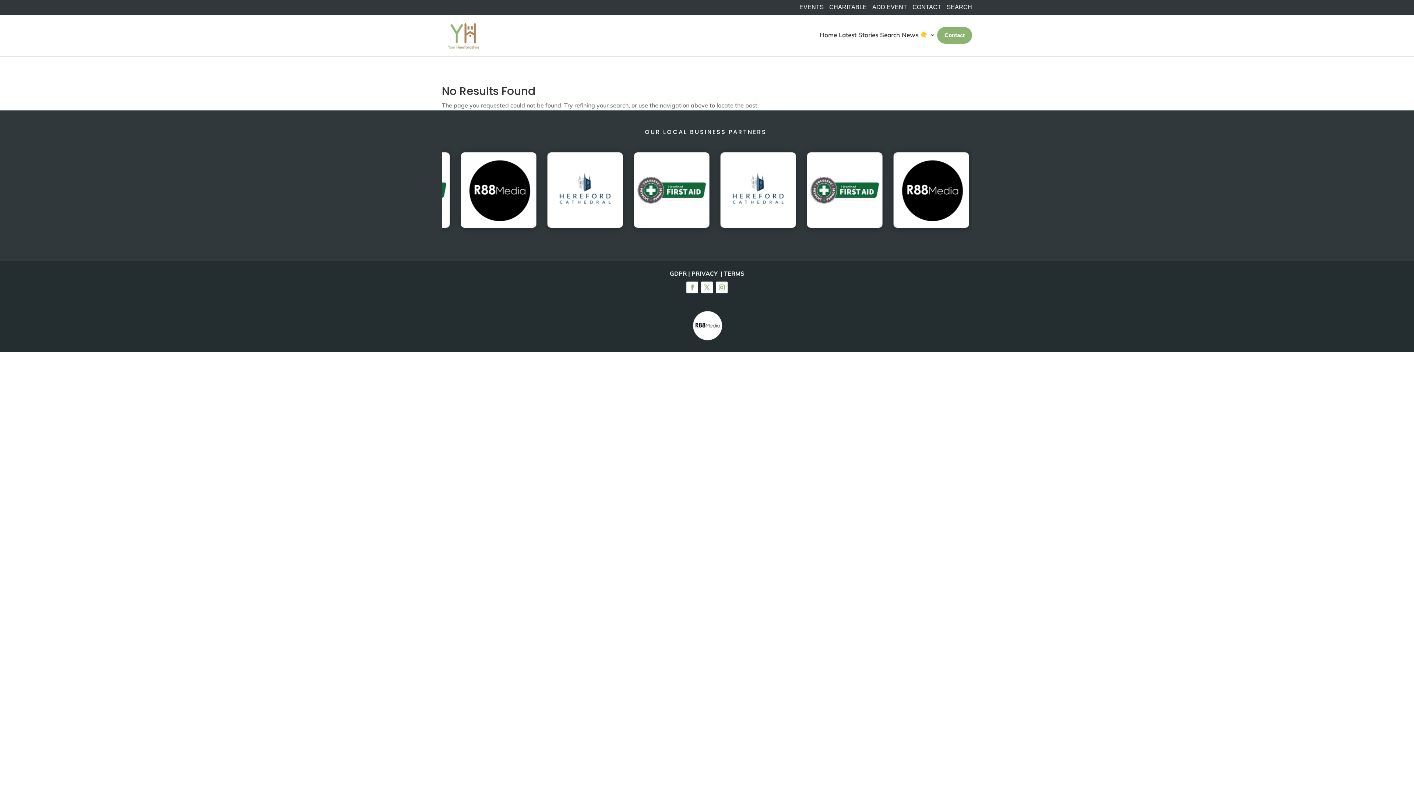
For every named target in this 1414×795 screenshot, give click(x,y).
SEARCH (959, 7)
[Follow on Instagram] (722, 287)
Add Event (889, 7)
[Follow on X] (707, 287)
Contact (926, 7)
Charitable (848, 7)
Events (811, 7)
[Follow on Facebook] (692, 287)
